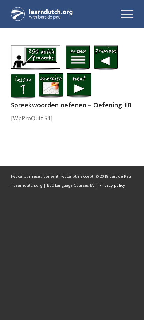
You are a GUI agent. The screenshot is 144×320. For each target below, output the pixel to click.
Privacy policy (112, 185)
